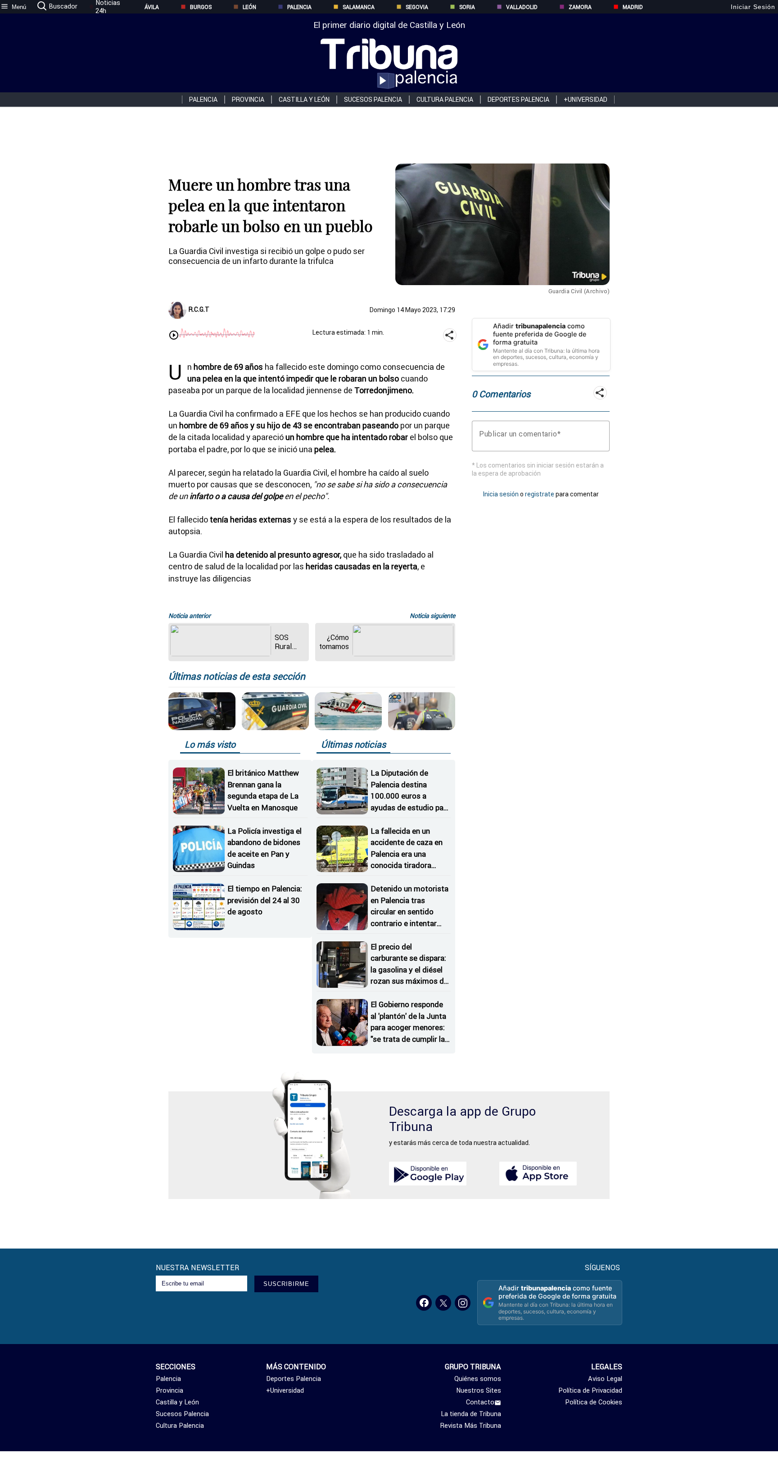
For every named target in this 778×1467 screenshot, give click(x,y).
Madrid (633, 7)
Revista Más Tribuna (470, 1426)
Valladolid (522, 7)
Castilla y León (304, 99)
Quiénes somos (477, 1379)
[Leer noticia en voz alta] (173, 336)
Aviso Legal (605, 1379)
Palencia (299, 7)
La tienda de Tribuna (471, 1414)
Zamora (580, 7)
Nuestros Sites (478, 1390)
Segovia (417, 7)
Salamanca (359, 7)
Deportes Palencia (518, 99)
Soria (467, 7)
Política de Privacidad (590, 1390)
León (249, 7)
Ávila (152, 7)
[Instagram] (462, 1303)
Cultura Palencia (444, 99)
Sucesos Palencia (373, 99)
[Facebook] (424, 1303)
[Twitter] (443, 1303)
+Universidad (585, 99)
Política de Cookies (593, 1402)
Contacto (480, 1402)
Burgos (201, 7)
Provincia (248, 99)
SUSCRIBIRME (286, 1284)
